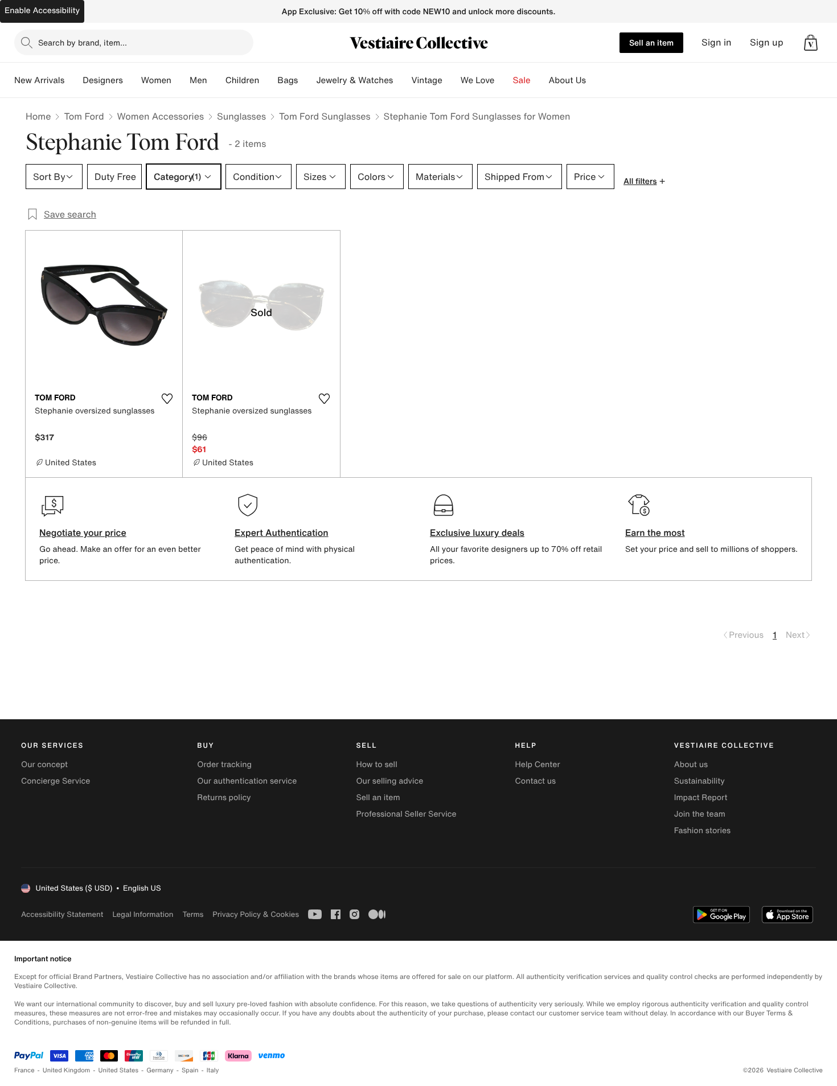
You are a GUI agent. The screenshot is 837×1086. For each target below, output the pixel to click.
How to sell (376, 765)
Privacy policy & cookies (255, 914)
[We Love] (503, 80)
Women (156, 80)
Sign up (766, 42)
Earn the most (655, 532)
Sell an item (651, 42)
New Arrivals (39, 80)
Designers (103, 80)
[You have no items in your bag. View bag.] (811, 43)
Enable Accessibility (42, 11)
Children (242, 80)
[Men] (216, 80)
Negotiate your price (82, 532)
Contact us (535, 781)
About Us (567, 80)
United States (119, 1070)
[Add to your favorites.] (167, 398)
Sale (522, 80)
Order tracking (224, 765)
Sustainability (699, 781)
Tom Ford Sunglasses (325, 116)
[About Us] (595, 80)
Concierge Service (55, 781)
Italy (213, 1070)
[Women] (180, 80)
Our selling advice (389, 781)
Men (198, 80)
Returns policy (224, 798)
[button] (811, 43)
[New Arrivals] (73, 80)
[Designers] (132, 80)
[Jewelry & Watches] (402, 80)
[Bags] (306, 80)
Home (38, 116)
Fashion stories (702, 831)
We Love (478, 80)
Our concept (44, 765)
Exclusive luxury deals (477, 532)
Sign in (716, 42)
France (24, 1070)
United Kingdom (67, 1070)
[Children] (268, 80)
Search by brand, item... (82, 42)
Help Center (537, 765)
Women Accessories (160, 116)
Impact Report (701, 798)
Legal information (142, 914)
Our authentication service (247, 781)
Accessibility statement (62, 914)
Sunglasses (241, 116)
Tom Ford (84, 116)
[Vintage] (451, 80)
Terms (192, 914)
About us (691, 765)
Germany (160, 1070)
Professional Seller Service (406, 814)
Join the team (699, 814)
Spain (190, 1070)
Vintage (426, 80)
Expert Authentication (282, 532)
